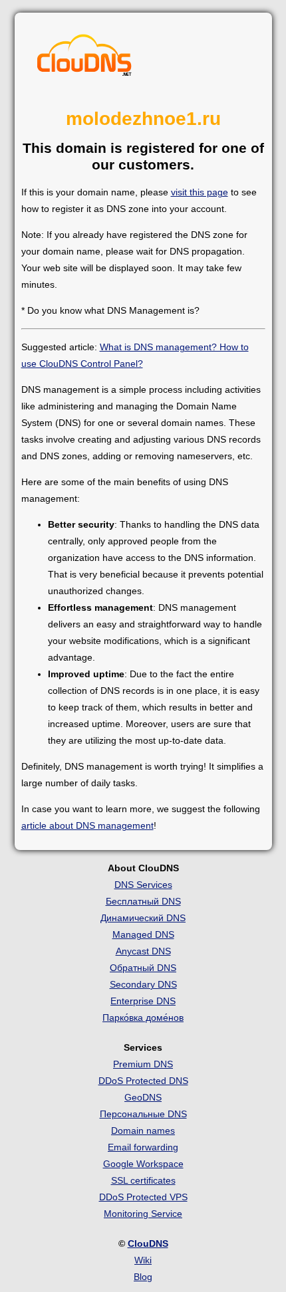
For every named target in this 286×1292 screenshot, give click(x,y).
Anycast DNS (143, 951)
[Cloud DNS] (84, 58)
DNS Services (143, 884)
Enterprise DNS (143, 1001)
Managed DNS (143, 934)
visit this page (199, 192)
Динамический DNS (143, 918)
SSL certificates (143, 1180)
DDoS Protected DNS (143, 1080)
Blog (143, 1276)
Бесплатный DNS (143, 901)
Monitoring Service (143, 1213)
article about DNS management (87, 825)
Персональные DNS (143, 1114)
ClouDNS (148, 1243)
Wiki (143, 1260)
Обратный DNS (143, 967)
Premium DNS (143, 1064)
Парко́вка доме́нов (143, 1017)
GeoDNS (143, 1097)
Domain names (143, 1130)
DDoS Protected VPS (143, 1197)
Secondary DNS (143, 984)
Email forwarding (143, 1147)
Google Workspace (143, 1163)
